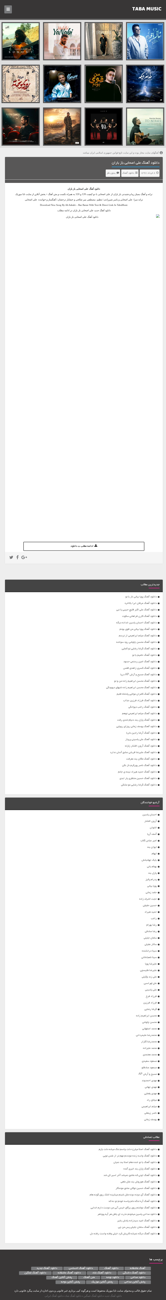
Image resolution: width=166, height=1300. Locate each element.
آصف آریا (152, 834)
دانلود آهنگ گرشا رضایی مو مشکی (139, 785)
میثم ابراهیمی (149, 1106)
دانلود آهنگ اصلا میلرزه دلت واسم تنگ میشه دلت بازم (128, 1149)
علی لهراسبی (150, 983)
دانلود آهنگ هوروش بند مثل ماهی (139, 1181)
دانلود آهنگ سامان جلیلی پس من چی (137, 1227)
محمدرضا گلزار (149, 1041)
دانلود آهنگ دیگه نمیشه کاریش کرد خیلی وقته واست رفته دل (123, 1233)
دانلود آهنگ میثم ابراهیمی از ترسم (138, 635)
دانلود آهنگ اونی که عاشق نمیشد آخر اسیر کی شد (130, 1175)
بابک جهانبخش (149, 860)
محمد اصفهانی (149, 1028)
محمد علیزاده (150, 1048)
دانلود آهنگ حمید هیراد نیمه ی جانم (137, 772)
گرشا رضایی (150, 1009)
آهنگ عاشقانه (137, 1268)
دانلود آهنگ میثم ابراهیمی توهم (139, 713)
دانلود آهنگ (128, 173)
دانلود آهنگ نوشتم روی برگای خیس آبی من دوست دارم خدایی (124, 1207)
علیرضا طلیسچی (148, 970)
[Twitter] (11, 558)
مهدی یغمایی (150, 1093)
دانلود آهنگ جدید (47, 1268)
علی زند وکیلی (149, 976)
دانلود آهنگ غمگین (35, 1272)
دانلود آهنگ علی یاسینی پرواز (141, 739)
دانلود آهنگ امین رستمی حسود (140, 661)
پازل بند (152, 873)
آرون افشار (150, 821)
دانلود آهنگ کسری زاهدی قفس (140, 668)
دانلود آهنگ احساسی (81, 1268)
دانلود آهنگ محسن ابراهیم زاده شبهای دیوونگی (131, 687)
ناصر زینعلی (150, 1113)
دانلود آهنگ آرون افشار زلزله (141, 746)
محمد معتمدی (150, 1054)
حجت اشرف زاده (148, 899)
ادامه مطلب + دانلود (81, 546)
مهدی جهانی (151, 1087)
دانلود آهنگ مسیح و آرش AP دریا (138, 674)
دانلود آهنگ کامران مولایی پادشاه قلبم (137, 694)
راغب (154, 918)
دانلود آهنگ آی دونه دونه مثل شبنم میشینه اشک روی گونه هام (123, 1194)
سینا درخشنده (149, 951)
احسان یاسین (149, 814)
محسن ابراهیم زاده (146, 1015)
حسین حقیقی (150, 905)
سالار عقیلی (151, 944)
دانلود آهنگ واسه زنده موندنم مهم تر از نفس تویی (130, 1155)
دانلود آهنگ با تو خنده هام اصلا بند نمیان (135, 1162)
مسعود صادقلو (149, 1067)
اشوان (153, 827)
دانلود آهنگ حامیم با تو (144, 655)
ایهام (154, 853)
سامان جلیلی (150, 938)
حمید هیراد (151, 912)
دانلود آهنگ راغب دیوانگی (142, 707)
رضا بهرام (151, 925)
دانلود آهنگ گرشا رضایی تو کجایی (139, 648)
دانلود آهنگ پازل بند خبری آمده (140, 1168)
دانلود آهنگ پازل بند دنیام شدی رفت (137, 720)
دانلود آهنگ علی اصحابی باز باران (136, 163)
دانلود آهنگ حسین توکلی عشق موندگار (136, 1188)
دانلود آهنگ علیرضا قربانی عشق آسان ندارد (133, 752)
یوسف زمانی (150, 1119)
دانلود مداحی (138, 1277)
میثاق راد (152, 1100)
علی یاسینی (151, 989)
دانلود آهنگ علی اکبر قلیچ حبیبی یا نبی (136, 609)
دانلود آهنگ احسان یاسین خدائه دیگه (136, 622)
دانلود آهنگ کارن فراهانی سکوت (139, 616)
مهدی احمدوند (149, 1080)
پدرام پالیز (151, 879)
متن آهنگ (89, 1277)
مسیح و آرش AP (148, 1074)
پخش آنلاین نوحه (70, 1282)
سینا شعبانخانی (149, 957)
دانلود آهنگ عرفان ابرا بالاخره (141, 603)
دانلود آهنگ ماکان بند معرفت (141, 759)
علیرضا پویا (151, 964)
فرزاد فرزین (150, 1002)
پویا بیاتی (152, 886)
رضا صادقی (151, 931)
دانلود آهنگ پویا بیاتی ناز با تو (141, 596)
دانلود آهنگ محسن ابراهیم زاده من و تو (135, 681)
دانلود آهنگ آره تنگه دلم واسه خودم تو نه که (133, 1201)
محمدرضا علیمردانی (146, 1035)
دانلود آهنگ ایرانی (54, 1295)
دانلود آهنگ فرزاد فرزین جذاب (140, 700)
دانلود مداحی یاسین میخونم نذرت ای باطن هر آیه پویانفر (127, 1214)
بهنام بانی (152, 866)
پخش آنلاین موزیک (102, 1282)
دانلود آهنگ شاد (101, 1272)
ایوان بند (152, 847)
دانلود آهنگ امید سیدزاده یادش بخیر (137, 1220)
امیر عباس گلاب (148, 840)
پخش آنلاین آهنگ (62, 1277)
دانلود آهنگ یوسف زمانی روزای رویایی (136, 726)
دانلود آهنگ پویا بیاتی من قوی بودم (138, 629)
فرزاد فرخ (151, 996)
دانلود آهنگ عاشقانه (69, 1272)
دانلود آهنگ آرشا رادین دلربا (141, 733)
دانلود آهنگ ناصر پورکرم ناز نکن (139, 765)
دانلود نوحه (112, 1277)
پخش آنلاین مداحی (134, 1282)
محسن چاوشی (149, 1022)
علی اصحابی (82, 188)
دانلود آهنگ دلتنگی (134, 1272)
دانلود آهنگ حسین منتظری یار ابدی (138, 778)
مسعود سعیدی (149, 1061)
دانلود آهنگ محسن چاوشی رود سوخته (136, 642)
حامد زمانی (151, 892)
